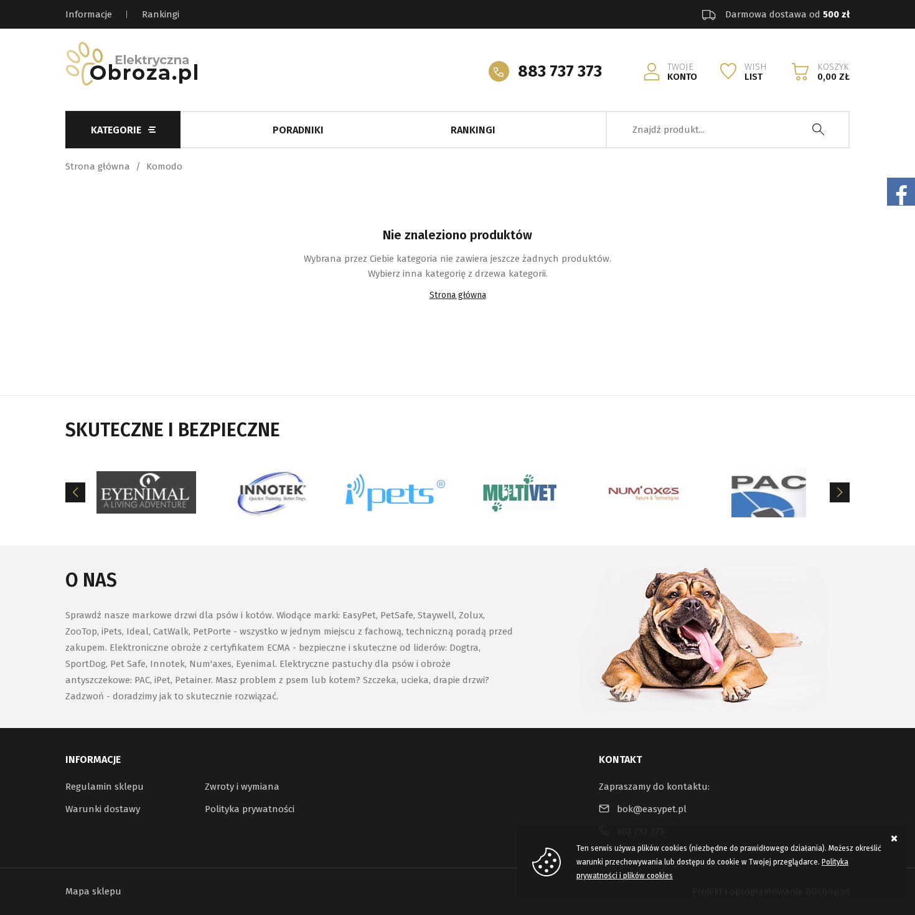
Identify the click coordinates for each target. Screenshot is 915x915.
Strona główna (97, 166)
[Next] (840, 492)
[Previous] (75, 492)
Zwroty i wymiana (242, 786)
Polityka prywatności (249, 809)
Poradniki (298, 130)
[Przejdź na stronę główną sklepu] (131, 63)
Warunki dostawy (102, 809)
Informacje (88, 14)
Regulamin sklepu (104, 786)
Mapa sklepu (93, 891)
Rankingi (160, 14)
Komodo (164, 166)
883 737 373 (560, 71)
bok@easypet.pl (652, 809)
